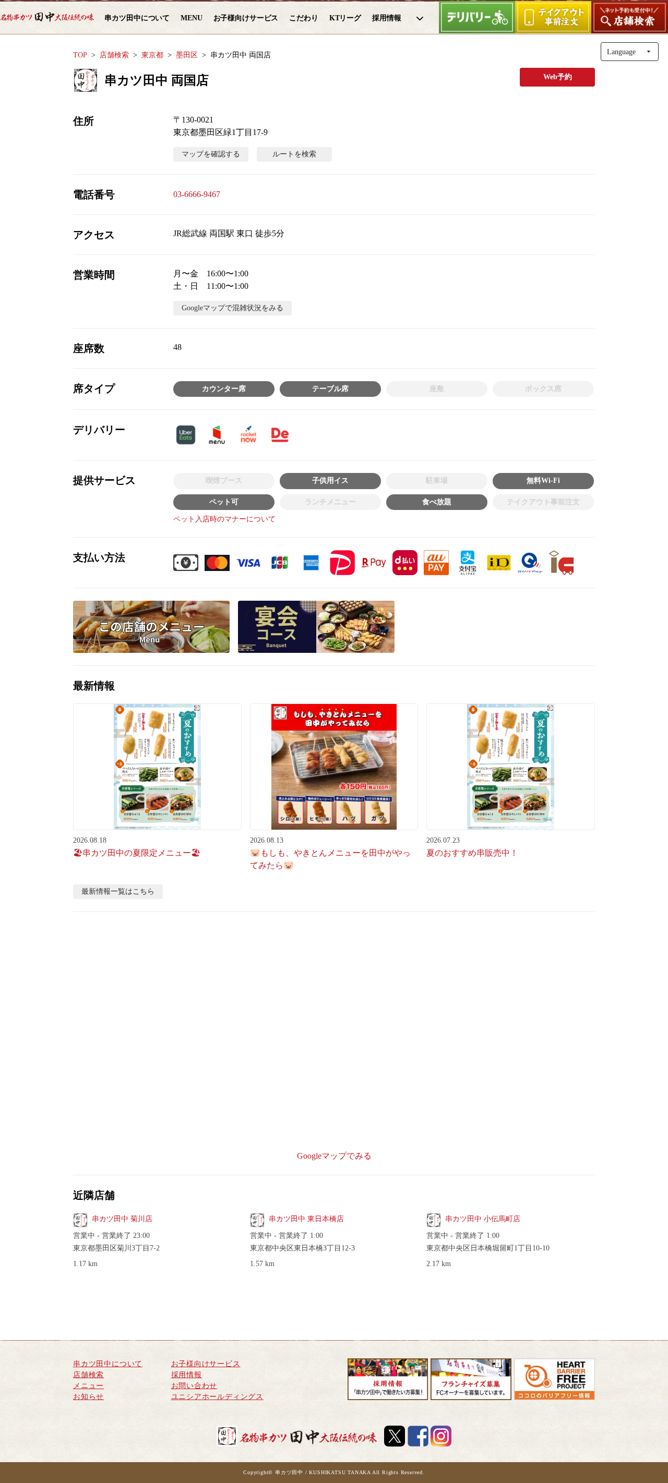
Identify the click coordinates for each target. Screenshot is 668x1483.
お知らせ (88, 1397)
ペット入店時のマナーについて (224, 519)
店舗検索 (114, 55)
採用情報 (186, 1375)
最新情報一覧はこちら (117, 891)
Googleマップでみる (334, 1155)
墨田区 (187, 55)
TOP (80, 55)
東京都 (152, 55)
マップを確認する (211, 154)
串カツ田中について (107, 1364)
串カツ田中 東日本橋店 (306, 1219)
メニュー (88, 1386)
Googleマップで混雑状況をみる (232, 308)
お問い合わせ (194, 1386)
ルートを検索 (294, 154)
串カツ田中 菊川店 (122, 1219)
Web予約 (557, 77)
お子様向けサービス (206, 1364)
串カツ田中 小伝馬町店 (482, 1219)
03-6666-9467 (196, 194)
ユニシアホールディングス (217, 1397)
